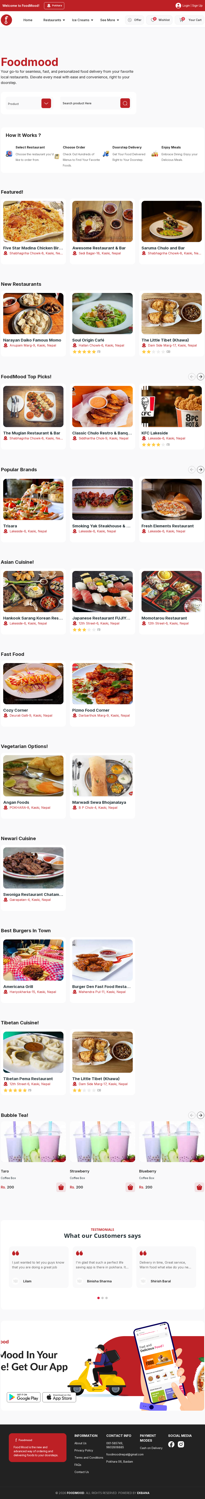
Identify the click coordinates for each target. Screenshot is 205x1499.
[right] (200, 376)
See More (107, 20)
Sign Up (197, 5)
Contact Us (81, 1472)
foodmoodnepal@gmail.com (125, 1454)
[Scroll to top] (180, 1471)
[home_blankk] (6, 20)
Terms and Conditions (88, 1457)
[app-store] (59, 1397)
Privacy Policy (83, 1450)
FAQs (77, 1464)
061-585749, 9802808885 (115, 1445)
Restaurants (52, 20)
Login (186, 5)
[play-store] (23, 1397)
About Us (80, 1443)
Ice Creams (80, 20)
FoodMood (75, 1493)
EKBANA (143, 1493)
